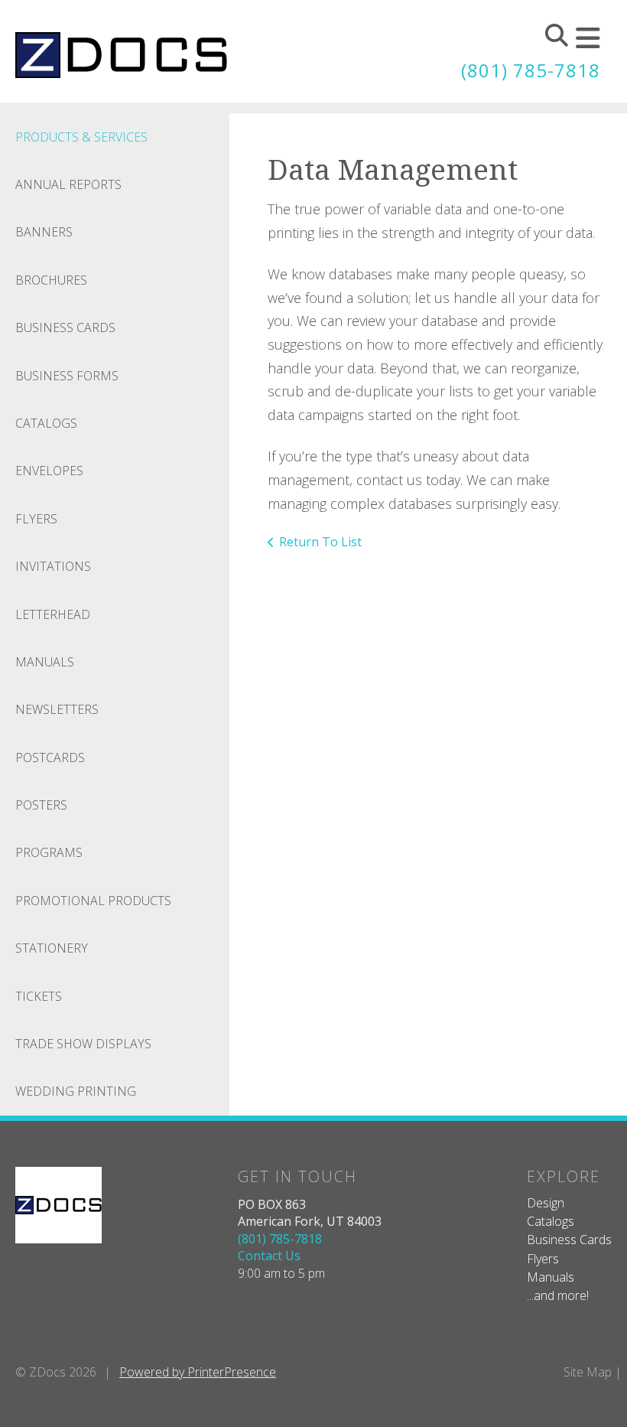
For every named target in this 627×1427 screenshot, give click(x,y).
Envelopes (49, 470)
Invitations (53, 566)
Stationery (51, 948)
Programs (49, 852)
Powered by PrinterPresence (197, 1371)
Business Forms (67, 375)
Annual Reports (68, 184)
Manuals (44, 661)
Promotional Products (93, 900)
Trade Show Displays (83, 1043)
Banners (44, 231)
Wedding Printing (75, 1091)
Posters (41, 805)
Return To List (320, 541)
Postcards (50, 757)
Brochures (51, 280)
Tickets (38, 996)
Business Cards (65, 327)
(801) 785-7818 (530, 70)
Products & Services (81, 137)
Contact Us (269, 1255)
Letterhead (52, 614)
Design (545, 1202)
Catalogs (46, 423)
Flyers (36, 518)
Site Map (588, 1371)
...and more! (558, 1295)
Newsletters (57, 709)
